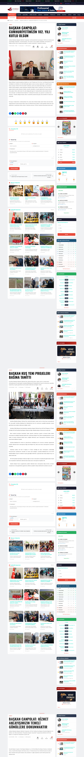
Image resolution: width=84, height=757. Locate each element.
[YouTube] (56, 3)
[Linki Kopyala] (25, 113)
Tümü (52, 209)
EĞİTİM (58, 14)
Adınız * (11, 143)
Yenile (12, 164)
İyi (60, 225)
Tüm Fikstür (66, 307)
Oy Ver (66, 234)
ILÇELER (19, 14)
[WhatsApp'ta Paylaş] (15, 113)
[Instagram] (54, 3)
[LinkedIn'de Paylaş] (20, 113)
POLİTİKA (64, 14)
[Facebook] (50, 3)
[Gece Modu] (58, 3)
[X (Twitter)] (52, 3)
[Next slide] (74, 127)
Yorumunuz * (12, 148)
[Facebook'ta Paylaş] (10, 113)
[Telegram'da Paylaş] (18, 113)
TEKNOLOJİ (52, 14)
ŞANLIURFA (25, 14)
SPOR (74, 14)
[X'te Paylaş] (12, 113)
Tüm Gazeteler (60, 137)
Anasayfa (13, 14)
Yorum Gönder (14, 168)
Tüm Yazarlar (60, 43)
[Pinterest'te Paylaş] (23, 113)
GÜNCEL (40, 14)
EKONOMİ (46, 14)
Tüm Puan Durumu (66, 268)
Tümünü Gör (66, 212)
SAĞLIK (69, 14)
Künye (79, 14)
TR (62, 3)
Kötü (60, 228)
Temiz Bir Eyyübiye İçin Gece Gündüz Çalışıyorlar (28, 17)
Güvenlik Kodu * (14, 161)
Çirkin (61, 576)
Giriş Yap (74, 3)
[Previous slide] (58, 127)
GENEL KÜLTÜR (33, 14)
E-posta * (35, 143)
